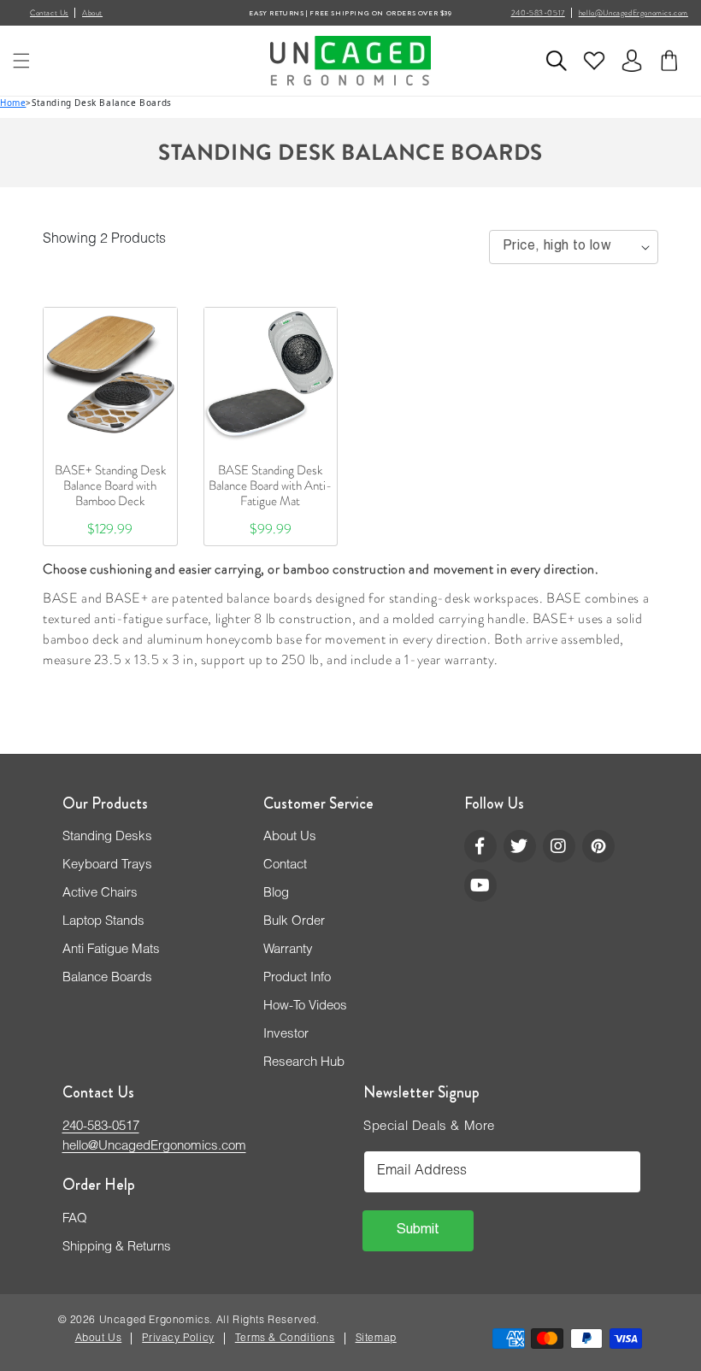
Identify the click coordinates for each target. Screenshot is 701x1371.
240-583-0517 (538, 13)
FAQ (74, 1219)
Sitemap (376, 1338)
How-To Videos (305, 1006)
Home (13, 103)
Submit (418, 1231)
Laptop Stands (103, 921)
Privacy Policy (178, 1338)
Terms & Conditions (285, 1338)
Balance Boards (107, 978)
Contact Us (49, 13)
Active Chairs (100, 893)
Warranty (288, 950)
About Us (289, 837)
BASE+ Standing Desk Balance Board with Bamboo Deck (110, 485)
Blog (276, 893)
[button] (21, 60)
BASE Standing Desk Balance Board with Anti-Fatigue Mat (270, 485)
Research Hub (304, 1062)
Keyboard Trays (107, 865)
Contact (285, 865)
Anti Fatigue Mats (111, 950)
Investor (286, 1034)
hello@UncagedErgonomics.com (633, 13)
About (92, 13)
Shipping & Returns (116, 1247)
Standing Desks (107, 837)
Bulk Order (294, 921)
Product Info (297, 978)
